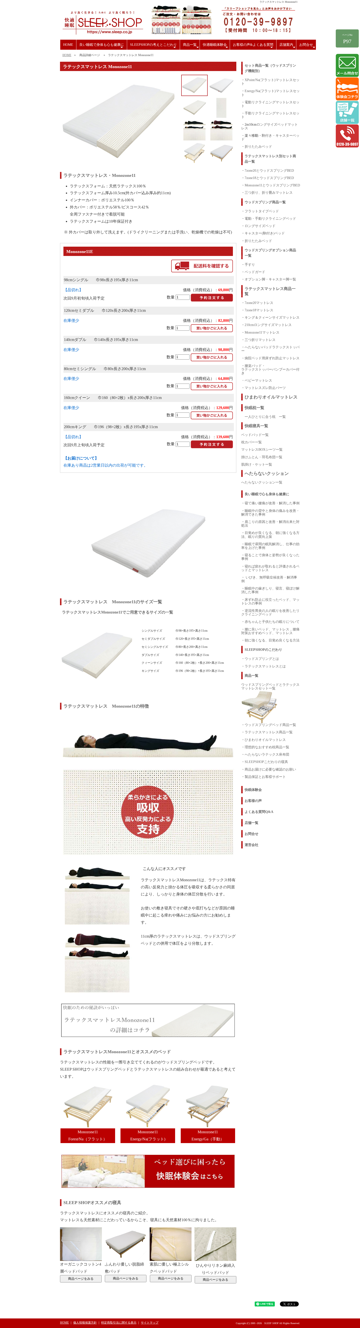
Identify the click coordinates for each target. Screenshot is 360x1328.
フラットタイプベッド (262, 211)
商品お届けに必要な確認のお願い (270, 769)
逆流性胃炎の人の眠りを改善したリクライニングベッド (270, 612)
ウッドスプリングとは (262, 659)
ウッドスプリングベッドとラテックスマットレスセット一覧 (270, 686)
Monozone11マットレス (262, 332)
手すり (250, 264)
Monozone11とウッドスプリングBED (272, 185)
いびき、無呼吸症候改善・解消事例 (269, 579)
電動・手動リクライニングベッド (270, 218)
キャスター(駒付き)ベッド (265, 233)
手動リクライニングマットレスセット (270, 115)
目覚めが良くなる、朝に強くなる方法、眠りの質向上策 (270, 534)
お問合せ (307, 46)
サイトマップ (149, 1322)
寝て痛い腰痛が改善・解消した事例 (272, 503)
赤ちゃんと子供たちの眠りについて (272, 622)
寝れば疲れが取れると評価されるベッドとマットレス (270, 568)
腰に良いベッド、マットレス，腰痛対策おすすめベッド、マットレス (270, 631)
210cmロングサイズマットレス (268, 325)
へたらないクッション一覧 (261, 482)
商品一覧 (191, 46)
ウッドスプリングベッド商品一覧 (270, 725)
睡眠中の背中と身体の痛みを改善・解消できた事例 (270, 512)
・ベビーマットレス (256, 380)
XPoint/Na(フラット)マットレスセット (270, 81)
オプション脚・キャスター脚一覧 (270, 279)
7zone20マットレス (259, 303)
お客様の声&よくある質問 (253, 46)
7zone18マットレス (259, 310)
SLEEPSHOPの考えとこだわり (153, 46)
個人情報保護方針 (85, 1322)
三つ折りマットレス (260, 340)
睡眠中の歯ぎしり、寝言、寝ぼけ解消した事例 (270, 590)
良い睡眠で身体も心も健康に (101, 46)
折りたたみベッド (258, 146)
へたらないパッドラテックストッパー (270, 349)
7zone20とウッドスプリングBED (269, 170)
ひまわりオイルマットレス (265, 740)
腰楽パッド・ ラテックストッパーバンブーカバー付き (270, 369)
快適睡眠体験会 (216, 46)
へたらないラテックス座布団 (267, 754)
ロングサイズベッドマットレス (269, 126)
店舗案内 (287, 46)
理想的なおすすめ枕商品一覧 (267, 747)
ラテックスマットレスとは (265, 666)
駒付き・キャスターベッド (270, 137)
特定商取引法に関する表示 (118, 1322)
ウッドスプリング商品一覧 (265, 202)
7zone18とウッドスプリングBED (269, 178)
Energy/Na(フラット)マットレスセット (270, 93)
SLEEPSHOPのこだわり (263, 650)
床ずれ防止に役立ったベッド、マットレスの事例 (270, 601)
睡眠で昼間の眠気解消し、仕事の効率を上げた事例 (270, 546)
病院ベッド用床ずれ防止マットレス (272, 358)
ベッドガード (255, 272)
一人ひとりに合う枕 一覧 (265, 417)
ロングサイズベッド (260, 226)
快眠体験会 (253, 790)
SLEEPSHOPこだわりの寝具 (266, 762)
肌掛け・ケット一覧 (256, 464)
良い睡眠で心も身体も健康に (267, 494)
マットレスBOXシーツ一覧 (262, 449)
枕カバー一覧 (251, 442)
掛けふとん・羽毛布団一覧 (261, 457)
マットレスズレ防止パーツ (265, 388)
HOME (68, 45)
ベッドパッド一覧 (255, 435)
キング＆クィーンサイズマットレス (272, 317)
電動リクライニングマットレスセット (270, 104)
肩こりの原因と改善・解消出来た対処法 (270, 523)
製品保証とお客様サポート (265, 777)
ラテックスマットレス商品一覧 (269, 732)
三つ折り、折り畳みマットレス (269, 192)
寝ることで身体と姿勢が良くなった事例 (270, 557)
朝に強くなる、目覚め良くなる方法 (272, 640)
